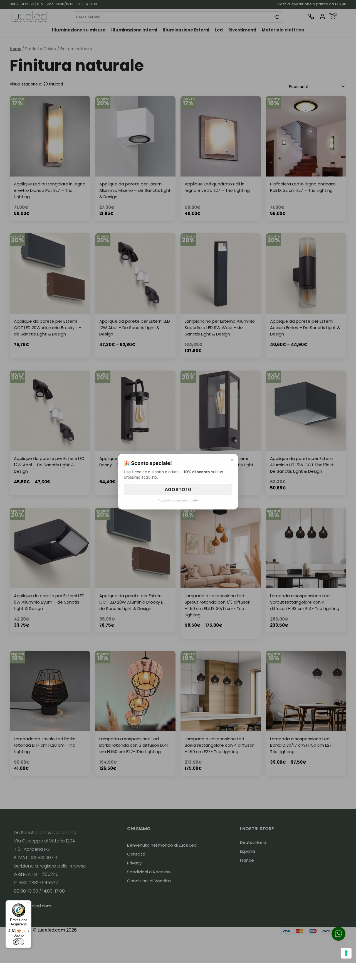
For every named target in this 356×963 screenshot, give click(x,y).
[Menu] (28, 903)
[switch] (18, 942)
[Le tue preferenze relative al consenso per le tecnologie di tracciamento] (346, 953)
